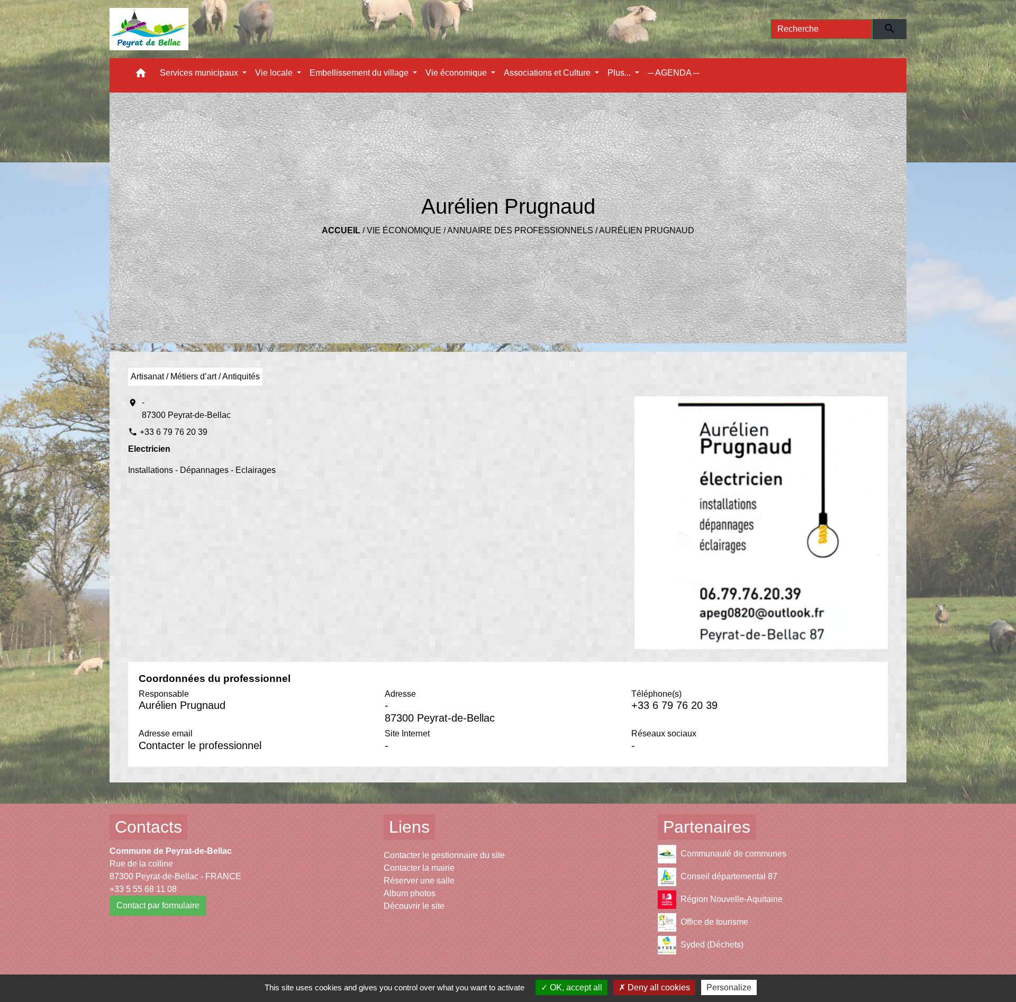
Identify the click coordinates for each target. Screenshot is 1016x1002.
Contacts (148, 826)
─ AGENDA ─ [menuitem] (673, 72)
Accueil (341, 230)
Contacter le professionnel (200, 745)
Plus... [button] (620, 72)
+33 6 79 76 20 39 (173, 431)
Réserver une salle (419, 880)
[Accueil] (149, 29)
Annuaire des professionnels (520, 230)
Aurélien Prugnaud (646, 230)
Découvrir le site (414, 905)
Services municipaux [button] (200, 72)
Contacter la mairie (419, 867)
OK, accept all (575, 987)
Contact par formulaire (157, 905)
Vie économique (404, 230)
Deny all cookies (657, 987)
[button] (141, 75)
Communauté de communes (733, 853)
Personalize (728, 987)
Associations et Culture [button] (548, 72)
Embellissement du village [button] (360, 72)
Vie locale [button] (275, 72)
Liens (409, 826)
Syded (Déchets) (712, 944)
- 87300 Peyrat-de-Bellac (186, 409)
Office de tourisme (714, 921)
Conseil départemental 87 (729, 875)
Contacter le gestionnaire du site (444, 855)
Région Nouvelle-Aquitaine (732, 898)
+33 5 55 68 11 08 (143, 889)
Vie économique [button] (457, 72)
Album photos (410, 893)
